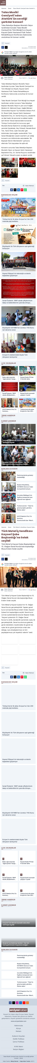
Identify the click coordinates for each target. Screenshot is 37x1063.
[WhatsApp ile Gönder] (25, 189)
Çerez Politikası (18, 1042)
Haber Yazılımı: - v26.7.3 (18, 1061)
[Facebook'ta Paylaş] (2, 47)
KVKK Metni (18, 1046)
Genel (9, 8)
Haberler (3, 8)
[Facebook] (10, 1002)
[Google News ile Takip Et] (32, 78)
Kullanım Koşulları (18, 1036)
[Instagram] (17, 1002)
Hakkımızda (18, 1025)
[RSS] (27, 1002)
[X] (13, 1002)
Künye (18, 1028)
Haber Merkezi (8, 78)
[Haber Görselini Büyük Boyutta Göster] (18, 65)
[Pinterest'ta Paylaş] (22, 189)
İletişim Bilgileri (18, 1049)
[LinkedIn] (20, 1002)
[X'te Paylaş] (6, 47)
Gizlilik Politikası (18, 1039)
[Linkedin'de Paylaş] (18, 189)
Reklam (18, 1031)
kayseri (7, 43)
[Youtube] (24, 1002)
